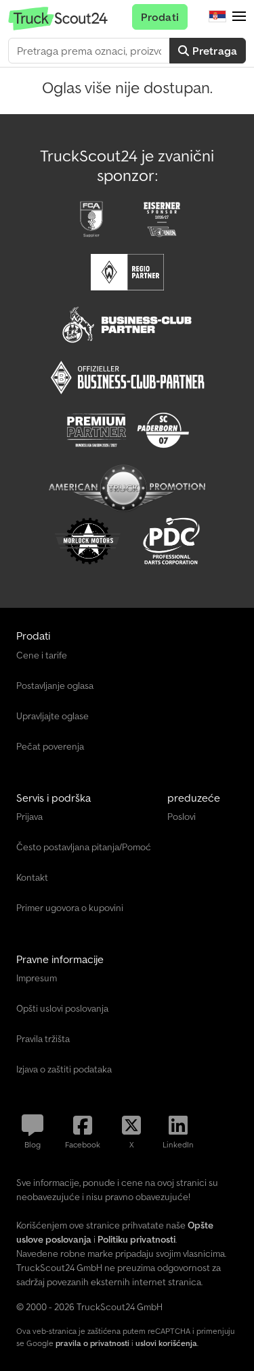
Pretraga (213, 50)
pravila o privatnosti (92, 1343)
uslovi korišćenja (166, 1343)
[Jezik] (217, 17)
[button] (239, 17)
